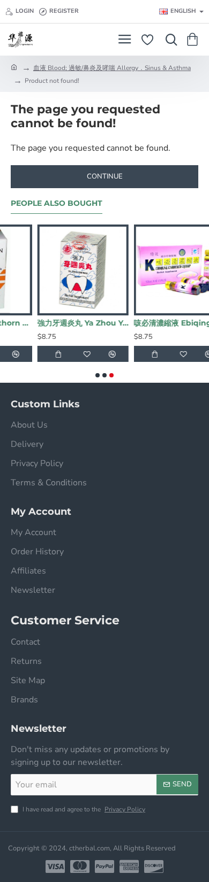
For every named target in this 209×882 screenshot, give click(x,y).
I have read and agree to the (83, 809)
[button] (23, 354)
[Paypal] (104, 866)
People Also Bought (56, 203)
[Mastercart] (79, 866)
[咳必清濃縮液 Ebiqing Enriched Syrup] (90, 270)
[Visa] (55, 866)
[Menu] (125, 40)
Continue (105, 176)
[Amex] (129, 866)
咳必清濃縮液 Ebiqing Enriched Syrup (90, 323)
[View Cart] (194, 40)
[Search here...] (169, 40)
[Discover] (153, 866)
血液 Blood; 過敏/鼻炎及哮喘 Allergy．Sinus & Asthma (112, 68)
